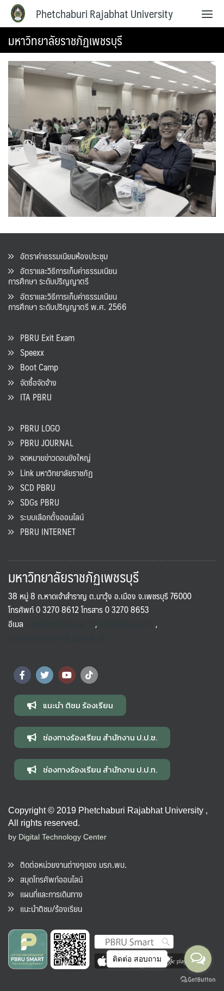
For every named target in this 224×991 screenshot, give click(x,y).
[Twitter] (44, 675)
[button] (70, 705)
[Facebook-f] (22, 675)
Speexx (29, 352)
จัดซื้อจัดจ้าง (35, 382)
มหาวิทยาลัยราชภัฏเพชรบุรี (65, 40)
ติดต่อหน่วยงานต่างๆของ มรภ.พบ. (70, 864)
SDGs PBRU (36, 502)
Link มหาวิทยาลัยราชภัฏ (53, 472)
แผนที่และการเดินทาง (48, 893)
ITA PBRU (33, 397)
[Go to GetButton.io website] (198, 979)
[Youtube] (67, 675)
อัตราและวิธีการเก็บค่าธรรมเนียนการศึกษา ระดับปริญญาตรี (62, 275)
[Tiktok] (89, 675)
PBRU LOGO (37, 428)
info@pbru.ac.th (126, 623)
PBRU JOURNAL (43, 442)
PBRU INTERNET (45, 531)
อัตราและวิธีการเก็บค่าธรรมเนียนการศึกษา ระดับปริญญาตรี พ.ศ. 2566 (67, 301)
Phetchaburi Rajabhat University (104, 13)
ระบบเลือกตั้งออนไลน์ (49, 516)
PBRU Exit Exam (44, 337)
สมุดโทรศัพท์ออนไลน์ (48, 879)
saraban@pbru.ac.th (61, 623)
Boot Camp (36, 367)
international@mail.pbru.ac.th (57, 637)
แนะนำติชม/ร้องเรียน (48, 908)
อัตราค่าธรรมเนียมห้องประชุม (61, 255)
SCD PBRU (34, 487)
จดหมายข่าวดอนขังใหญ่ (52, 457)
